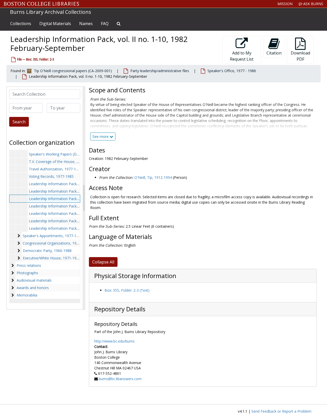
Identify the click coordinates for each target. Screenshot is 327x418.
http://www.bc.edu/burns (114, 341)
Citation (274, 53)
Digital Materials (55, 23)
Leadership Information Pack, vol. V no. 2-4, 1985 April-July (77, 220)
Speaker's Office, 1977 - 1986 (231, 70)
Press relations (29, 265)
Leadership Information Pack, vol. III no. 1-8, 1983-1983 (75, 206)
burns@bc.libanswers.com (120, 378)
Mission (285, 3)
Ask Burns (312, 3)
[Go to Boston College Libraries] (41, 4)
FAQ (105, 23)
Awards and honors (33, 287)
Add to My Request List (241, 56)
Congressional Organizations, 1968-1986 (56, 243)
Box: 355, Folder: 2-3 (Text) (126, 290)
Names (86, 23)
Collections (20, 23)
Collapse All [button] (103, 262)
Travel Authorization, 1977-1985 (55, 169)
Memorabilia (27, 295)
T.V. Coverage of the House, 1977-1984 (61, 161)
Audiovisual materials (34, 280)
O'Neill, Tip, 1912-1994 (153, 177)
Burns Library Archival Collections (50, 11)
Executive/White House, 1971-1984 (51, 258)
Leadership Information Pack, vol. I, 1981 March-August (75, 183)
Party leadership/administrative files (159, 70)
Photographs (27, 272)
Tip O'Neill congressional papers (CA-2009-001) (73, 70)
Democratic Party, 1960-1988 (47, 250)
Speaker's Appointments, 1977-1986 (53, 235)
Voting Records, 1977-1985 (51, 176)
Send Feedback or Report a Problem (281, 411)
